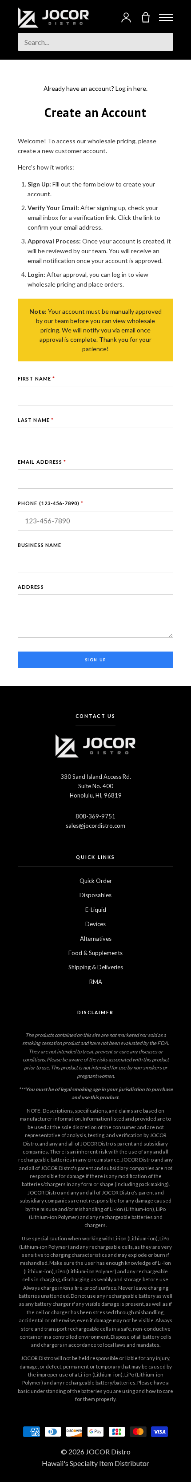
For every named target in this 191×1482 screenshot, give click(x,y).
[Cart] (145, 17)
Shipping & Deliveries (95, 967)
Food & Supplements (95, 952)
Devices (95, 923)
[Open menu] (166, 17)
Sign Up (96, 659)
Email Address (42, 462)
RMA (95, 981)
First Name (36, 378)
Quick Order (96, 880)
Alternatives (95, 938)
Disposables (95, 895)
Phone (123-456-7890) (51, 503)
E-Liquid (95, 909)
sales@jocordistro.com (95, 825)
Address (31, 587)
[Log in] (126, 17)
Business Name (39, 545)
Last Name (36, 420)
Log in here (130, 88)
